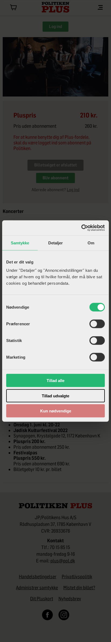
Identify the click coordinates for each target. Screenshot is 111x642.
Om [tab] (91, 242)
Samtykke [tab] (20, 242)
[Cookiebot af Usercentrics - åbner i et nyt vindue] (81, 227)
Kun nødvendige (55, 411)
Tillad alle (55, 380)
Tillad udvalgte (55, 395)
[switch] (97, 324)
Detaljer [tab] (55, 242)
